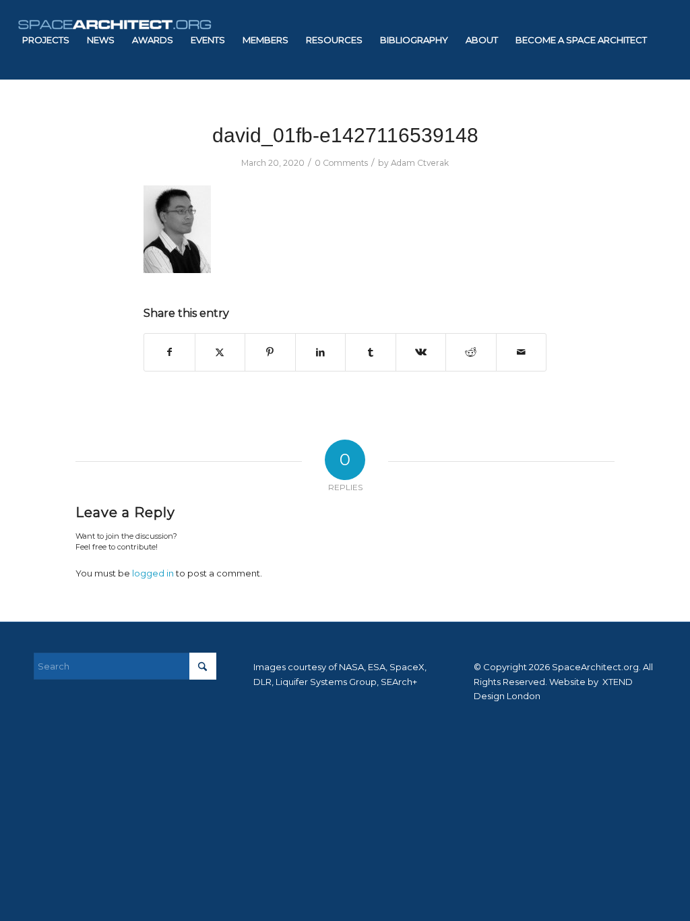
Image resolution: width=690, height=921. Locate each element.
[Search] (126, 119)
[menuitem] (45, 40)
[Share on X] (220, 352)
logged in (153, 573)
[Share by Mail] (521, 352)
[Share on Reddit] (471, 352)
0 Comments (341, 163)
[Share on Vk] (421, 352)
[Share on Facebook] (169, 352)
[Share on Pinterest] (270, 352)
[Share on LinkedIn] (321, 352)
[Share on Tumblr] (371, 352)
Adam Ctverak (420, 163)
